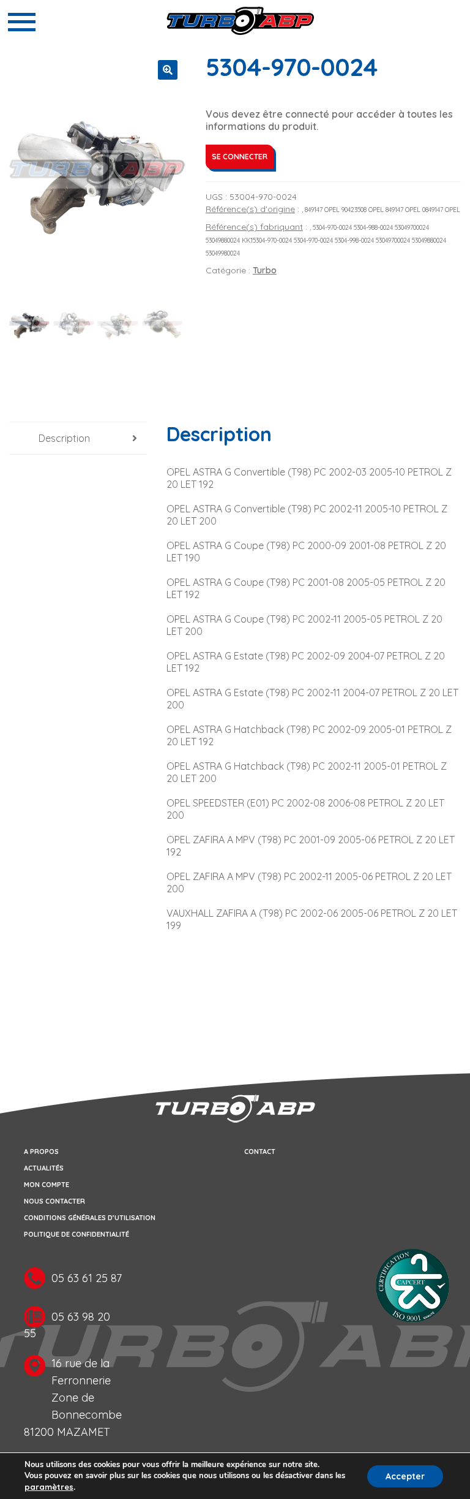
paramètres (48, 1487)
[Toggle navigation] (21, 22)
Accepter (405, 1476)
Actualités (44, 1168)
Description (64, 438)
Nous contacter (54, 1201)
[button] (167, 70)
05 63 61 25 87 (86, 1278)
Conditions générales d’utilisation (89, 1217)
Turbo (265, 270)
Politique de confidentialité (76, 1234)
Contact (259, 1151)
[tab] (78, 438)
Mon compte (46, 1184)
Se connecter (239, 156)
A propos (41, 1151)
